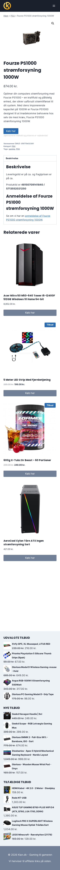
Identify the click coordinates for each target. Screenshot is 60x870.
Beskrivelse (12, 158)
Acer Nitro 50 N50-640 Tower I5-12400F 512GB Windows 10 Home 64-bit (29, 297)
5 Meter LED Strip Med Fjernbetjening (27, 380)
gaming (12, 149)
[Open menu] (54, 5)
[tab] (30, 158)
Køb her (11, 131)
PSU (13, 16)
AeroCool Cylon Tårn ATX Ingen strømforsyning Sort (23, 542)
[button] (52, 23)
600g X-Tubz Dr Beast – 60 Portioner (27, 460)
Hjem (5, 16)
